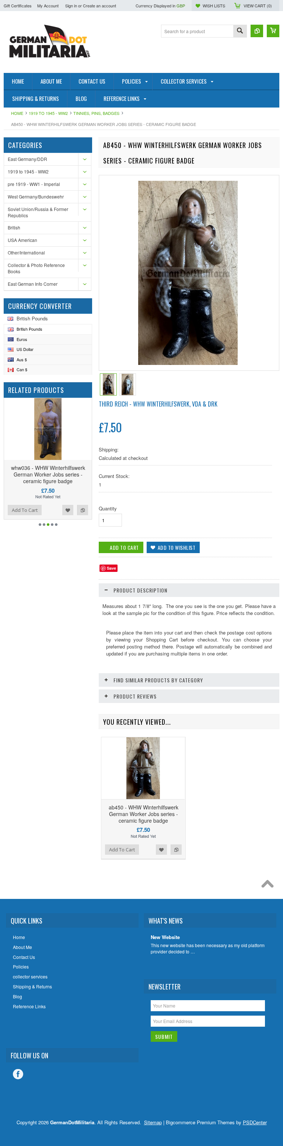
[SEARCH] (240, 31)
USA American (22, 240)
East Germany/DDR (27, 159)
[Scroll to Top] (269, 886)
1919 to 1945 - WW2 (48, 113)
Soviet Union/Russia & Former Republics (38, 212)
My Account (48, 5)
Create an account (99, 5)
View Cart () (258, 5)
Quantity (108, 508)
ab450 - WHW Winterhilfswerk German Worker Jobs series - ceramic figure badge (143, 814)
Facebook (18, 1074)
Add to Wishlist (67, 510)
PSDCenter (255, 1122)
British (14, 227)
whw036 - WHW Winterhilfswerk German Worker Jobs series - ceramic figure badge (48, 474)
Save (111, 568)
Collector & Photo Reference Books (36, 268)
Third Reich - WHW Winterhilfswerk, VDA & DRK (158, 404)
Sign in (71, 5)
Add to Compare (82, 510)
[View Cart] (273, 31)
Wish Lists (214, 5)
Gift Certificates (18, 5)
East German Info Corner (32, 284)
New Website (165, 937)
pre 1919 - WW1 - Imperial (34, 184)
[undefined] (188, 362)
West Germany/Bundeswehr (36, 196)
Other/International (26, 252)
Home (17, 113)
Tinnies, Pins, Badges (96, 113)
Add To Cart (25, 510)
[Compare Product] (257, 31)
